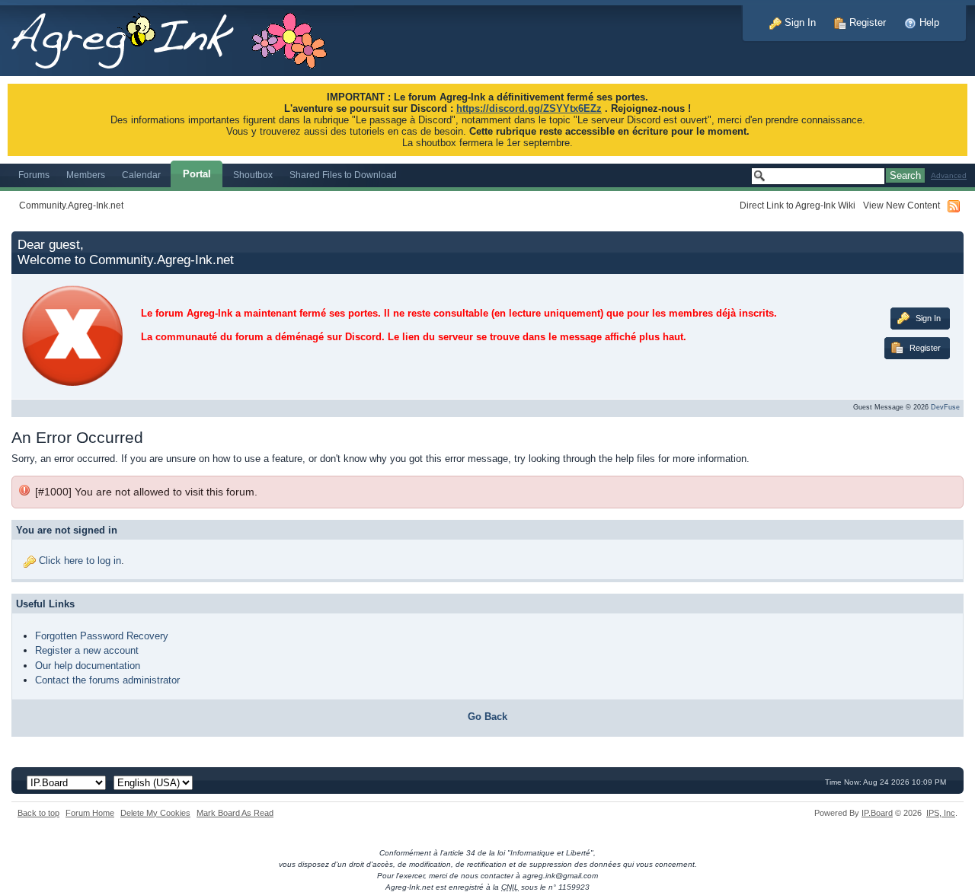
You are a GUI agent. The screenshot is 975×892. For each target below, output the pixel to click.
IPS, (940, 812)
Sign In (799, 22)
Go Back (487, 716)
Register (866, 22)
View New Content (901, 205)
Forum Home (90, 812)
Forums (34, 175)
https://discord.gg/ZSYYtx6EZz (529, 108)
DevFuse (945, 407)
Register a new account (87, 650)
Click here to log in (80, 560)
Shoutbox (253, 175)
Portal (197, 174)
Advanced (949, 175)
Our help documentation (87, 665)
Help (927, 22)
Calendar (141, 175)
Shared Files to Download (343, 175)
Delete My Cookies (155, 812)
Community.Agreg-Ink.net (71, 205)
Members (85, 175)
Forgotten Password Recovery (101, 636)
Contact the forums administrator (107, 680)
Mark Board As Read (235, 812)
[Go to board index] (177, 37)
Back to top (38, 812)
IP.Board (877, 812)
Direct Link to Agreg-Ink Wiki (797, 205)
